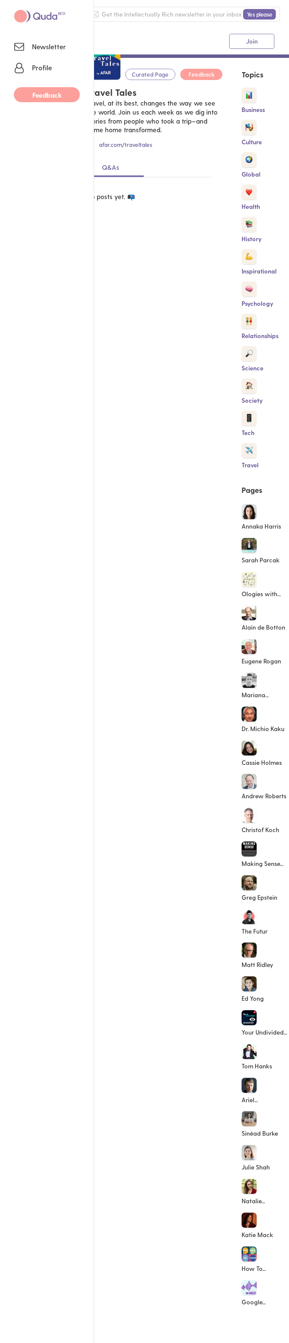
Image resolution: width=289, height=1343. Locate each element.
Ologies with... (262, 593)
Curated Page (150, 74)
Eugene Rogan (261, 661)
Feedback (201, 74)
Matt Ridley (257, 964)
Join (252, 41)
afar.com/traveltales (125, 144)
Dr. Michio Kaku (263, 728)
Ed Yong (253, 998)
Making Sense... (263, 863)
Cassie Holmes (262, 762)
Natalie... (254, 1200)
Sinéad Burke (260, 1133)
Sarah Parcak (261, 559)
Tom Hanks (257, 1066)
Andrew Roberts (264, 795)
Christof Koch (260, 829)
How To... (254, 1268)
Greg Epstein (259, 897)
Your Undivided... (265, 1032)
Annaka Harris (261, 526)
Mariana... (256, 694)
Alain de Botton (263, 627)
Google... (254, 1301)
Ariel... (250, 1099)
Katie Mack (257, 1234)
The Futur (255, 931)
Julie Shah (256, 1167)
